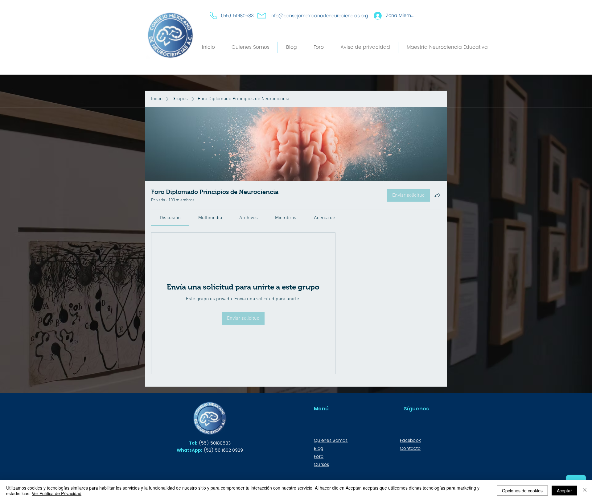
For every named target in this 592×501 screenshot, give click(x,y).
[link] (170, 218)
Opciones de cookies (522, 490)
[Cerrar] (584, 490)
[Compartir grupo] (437, 195)
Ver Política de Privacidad (56, 493)
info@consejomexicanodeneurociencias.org (319, 16)
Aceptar (564, 490)
